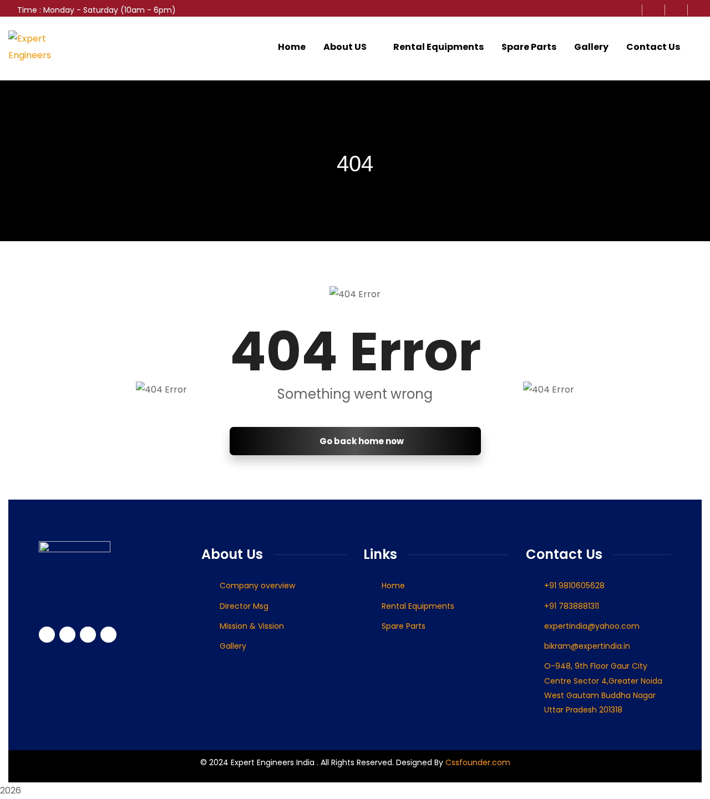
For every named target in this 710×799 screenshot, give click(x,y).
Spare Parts (528, 46)
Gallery (591, 46)
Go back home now (361, 441)
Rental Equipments (438, 46)
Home (292, 46)
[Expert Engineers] (43, 47)
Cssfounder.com (476, 762)
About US (345, 46)
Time (27, 10)
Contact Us (653, 46)
